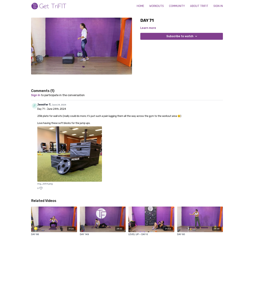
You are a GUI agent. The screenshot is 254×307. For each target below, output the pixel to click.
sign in (35, 95)
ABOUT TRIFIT (199, 6)
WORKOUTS (156, 6)
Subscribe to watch (179, 36)
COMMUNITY (177, 6)
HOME (140, 6)
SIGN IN (218, 6)
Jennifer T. (44, 104)
